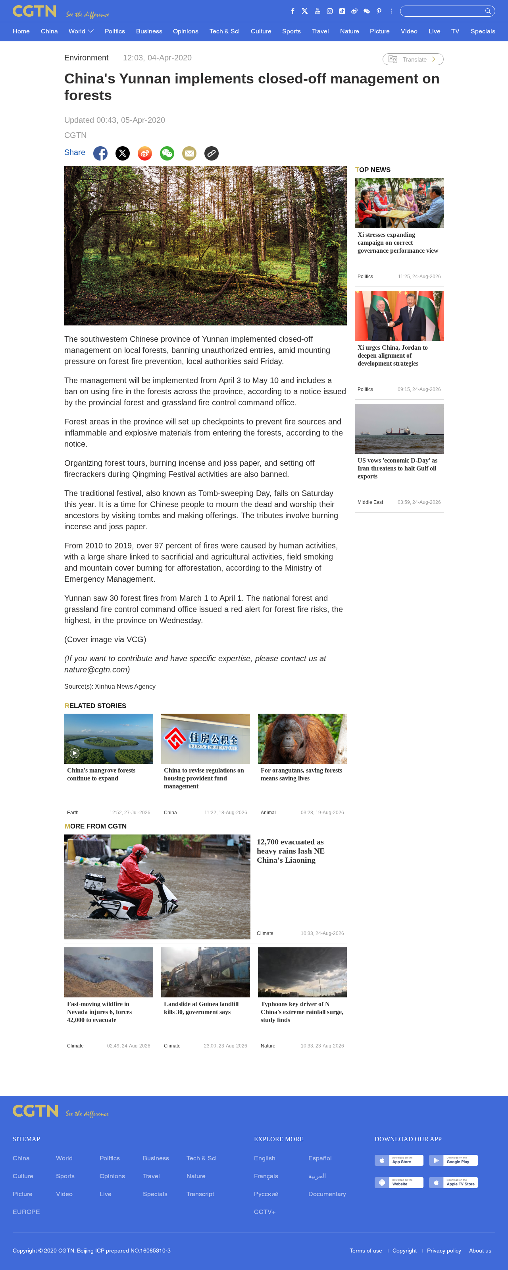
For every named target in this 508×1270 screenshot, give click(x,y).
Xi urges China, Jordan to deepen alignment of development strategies (393, 355)
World (78, 32)
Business (149, 32)
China (49, 32)
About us (480, 1251)
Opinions (185, 32)
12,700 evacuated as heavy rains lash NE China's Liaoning (291, 851)
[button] (74, 753)
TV (455, 32)
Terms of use (367, 1251)
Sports (291, 32)
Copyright (405, 1251)
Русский (266, 1194)
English (264, 1159)
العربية (317, 1176)
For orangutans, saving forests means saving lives (301, 774)
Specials (483, 32)
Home (21, 32)
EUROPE (26, 1212)
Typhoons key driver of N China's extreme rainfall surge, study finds (302, 1012)
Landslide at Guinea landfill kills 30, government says (201, 1008)
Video (409, 32)
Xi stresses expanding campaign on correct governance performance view (398, 242)
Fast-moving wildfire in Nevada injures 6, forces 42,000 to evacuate (99, 1012)
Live (435, 32)
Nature (349, 32)
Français (266, 1176)
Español (320, 1159)
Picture (380, 32)
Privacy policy (444, 1251)
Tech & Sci (225, 32)
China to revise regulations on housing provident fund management (204, 778)
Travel (320, 32)
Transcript (200, 1194)
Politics (115, 32)
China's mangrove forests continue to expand (101, 774)
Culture (261, 32)
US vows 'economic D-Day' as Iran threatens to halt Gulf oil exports (397, 468)
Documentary (327, 1194)
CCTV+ (264, 1212)
